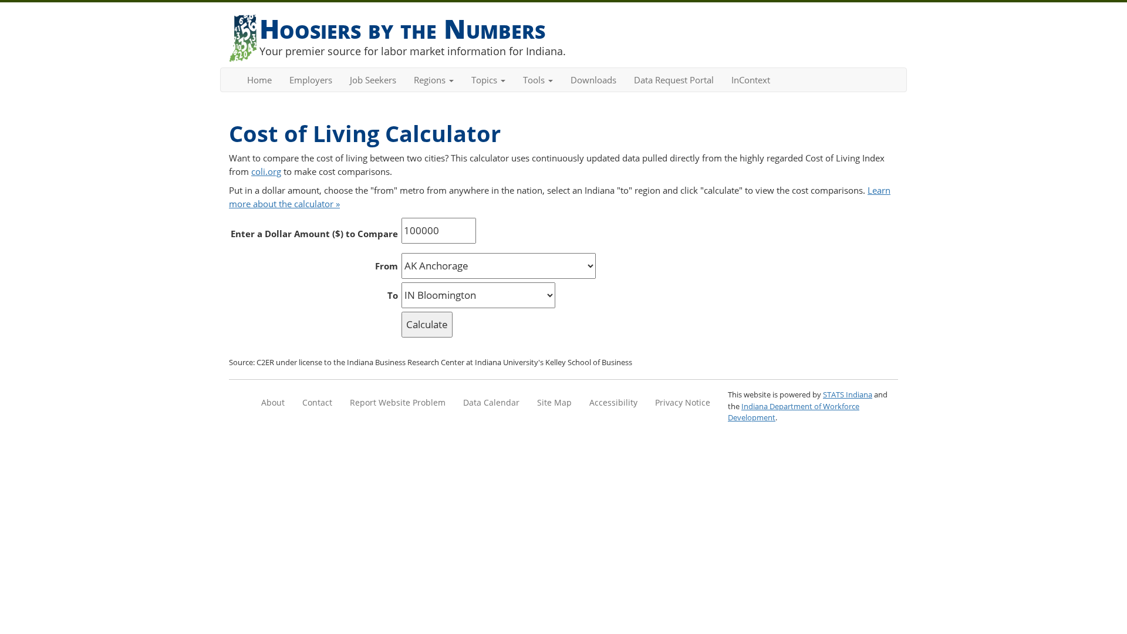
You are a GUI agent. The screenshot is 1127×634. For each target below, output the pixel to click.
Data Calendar (491, 402)
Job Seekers (373, 80)
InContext (750, 80)
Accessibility (613, 402)
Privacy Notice (682, 402)
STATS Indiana (847, 394)
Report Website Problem (398, 402)
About (273, 402)
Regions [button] (431, 80)
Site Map (554, 402)
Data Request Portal (674, 80)
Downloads (593, 80)
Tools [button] (535, 80)
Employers (310, 80)
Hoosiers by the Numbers (402, 28)
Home (259, 80)
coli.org (266, 171)
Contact (317, 402)
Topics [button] (485, 80)
